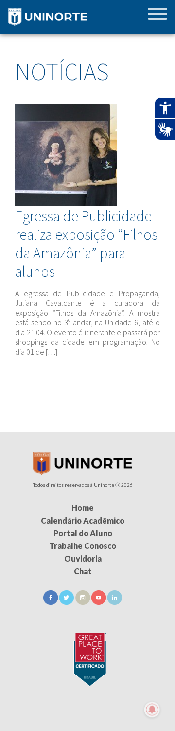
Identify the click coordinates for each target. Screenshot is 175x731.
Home (82, 507)
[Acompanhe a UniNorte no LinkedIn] (114, 601)
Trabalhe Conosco (82, 545)
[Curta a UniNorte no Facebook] (51, 601)
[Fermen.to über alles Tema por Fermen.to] (87, 719)
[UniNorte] (82, 472)
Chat (83, 571)
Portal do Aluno (82, 533)
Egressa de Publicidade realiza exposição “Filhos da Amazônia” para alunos (86, 243)
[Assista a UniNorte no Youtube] (99, 601)
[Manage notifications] (152, 709)
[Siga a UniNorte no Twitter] (67, 601)
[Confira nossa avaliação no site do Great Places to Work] (87, 657)
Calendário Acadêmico (82, 520)
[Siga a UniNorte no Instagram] (83, 601)
